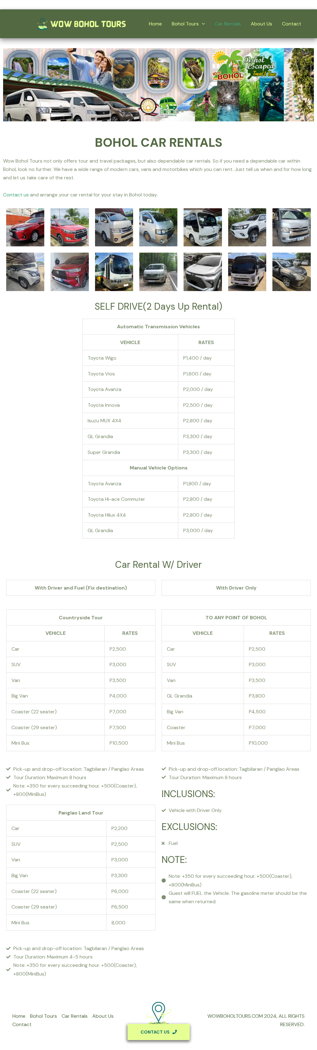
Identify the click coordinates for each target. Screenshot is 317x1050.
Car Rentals (228, 23)
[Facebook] (285, 5)
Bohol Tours (185, 23)
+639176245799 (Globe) (110, 4)
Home (155, 23)
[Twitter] (294, 5)
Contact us (16, 194)
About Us (261, 23)
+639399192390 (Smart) (45, 4)
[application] (202, 24)
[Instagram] (303, 5)
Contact (291, 23)
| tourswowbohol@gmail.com (174, 4)
